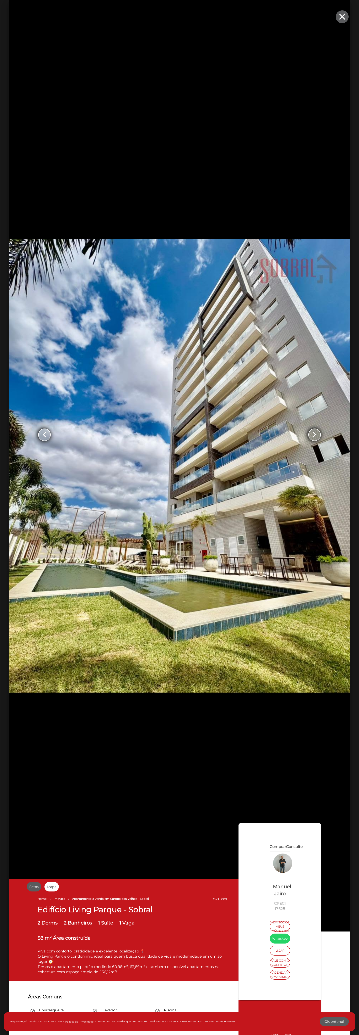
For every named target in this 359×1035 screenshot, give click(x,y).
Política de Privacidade (79, 1021)
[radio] (34, 886)
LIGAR (279, 1007)
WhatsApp (280, 995)
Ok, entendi (334, 1022)
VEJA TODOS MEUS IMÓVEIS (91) (280, 983)
